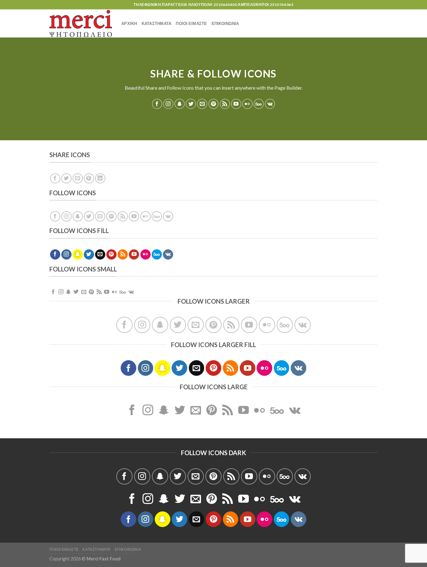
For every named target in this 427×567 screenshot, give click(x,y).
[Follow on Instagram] (168, 104)
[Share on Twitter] (66, 178)
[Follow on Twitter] (191, 104)
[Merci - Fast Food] (80, 23)
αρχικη (129, 23)
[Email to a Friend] (78, 178)
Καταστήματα (97, 549)
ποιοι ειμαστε (191, 23)
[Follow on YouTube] (236, 104)
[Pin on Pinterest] (89, 178)
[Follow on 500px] (259, 104)
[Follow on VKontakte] (270, 104)
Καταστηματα (157, 23)
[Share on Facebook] (55, 178)
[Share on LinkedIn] (100, 178)
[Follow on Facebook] (157, 104)
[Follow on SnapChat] (179, 104)
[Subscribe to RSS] (225, 104)
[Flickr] (247, 104)
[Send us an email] (202, 104)
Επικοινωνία (128, 549)
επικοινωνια (225, 23)
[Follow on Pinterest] (213, 104)
